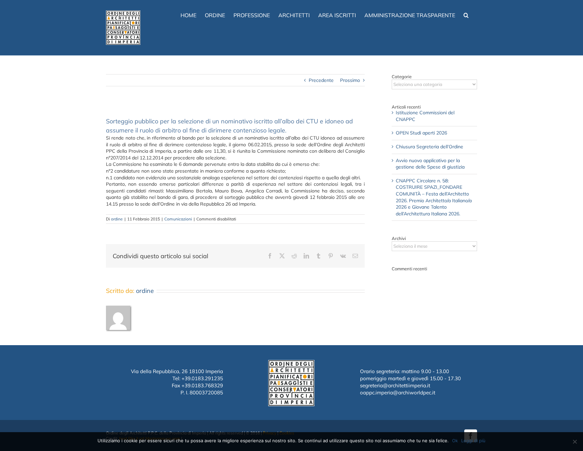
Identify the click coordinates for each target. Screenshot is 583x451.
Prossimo (350, 80)
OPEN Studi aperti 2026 (421, 133)
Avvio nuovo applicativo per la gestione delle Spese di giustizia (430, 163)
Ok (455, 440)
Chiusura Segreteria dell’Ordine (429, 147)
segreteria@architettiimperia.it (395, 385)
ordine (117, 218)
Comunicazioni (178, 218)
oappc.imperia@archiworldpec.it (397, 392)
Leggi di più (473, 440)
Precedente (321, 80)
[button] (466, 14)
